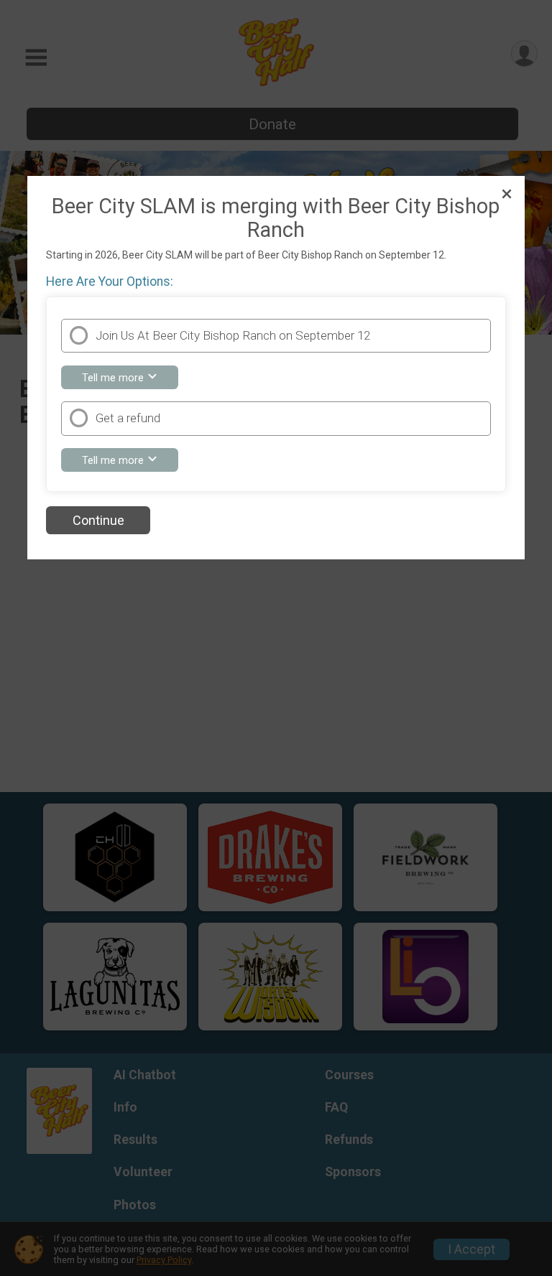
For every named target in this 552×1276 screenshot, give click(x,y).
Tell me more (130, 379)
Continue (98, 520)
